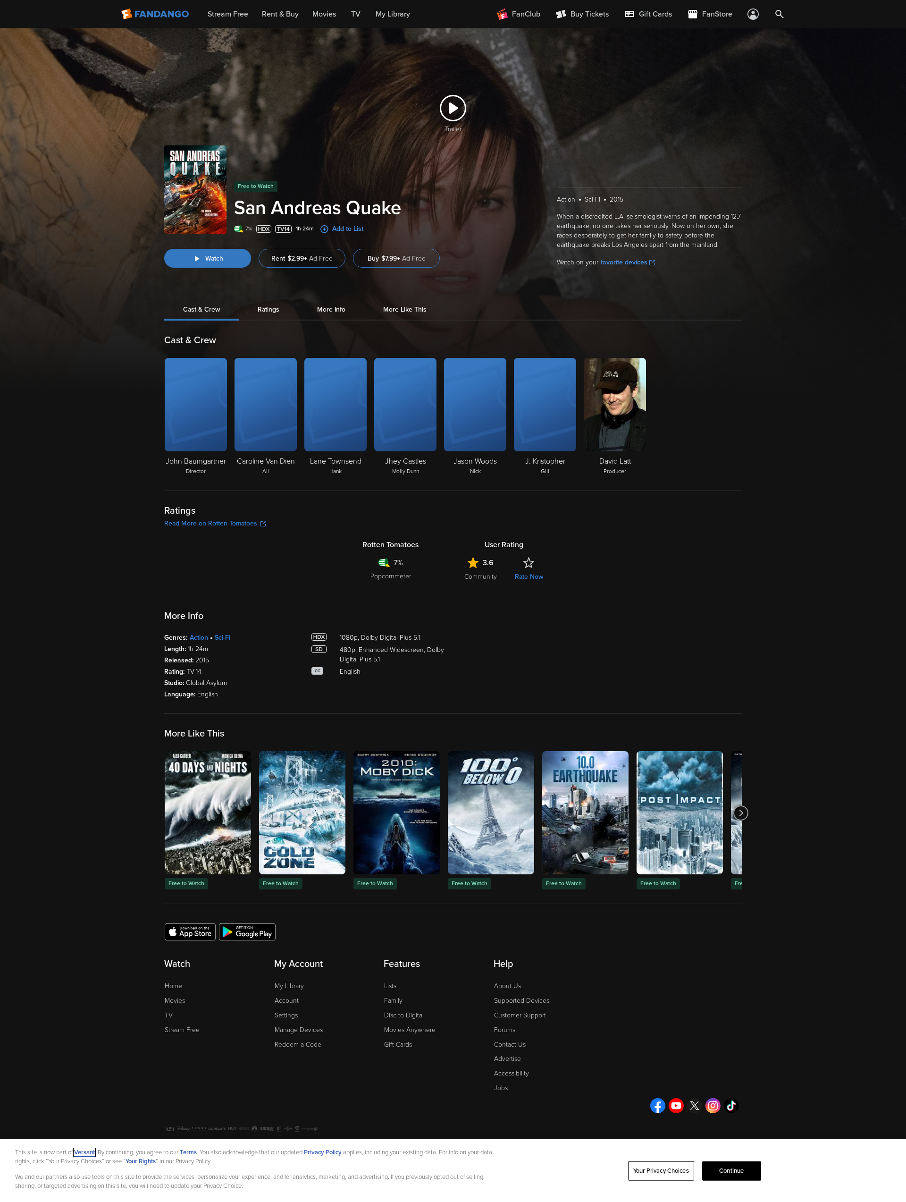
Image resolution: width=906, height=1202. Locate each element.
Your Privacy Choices (661, 1171)
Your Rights (141, 1161)
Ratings (268, 309)
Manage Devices (299, 1030)
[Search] (779, 14)
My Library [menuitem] (393, 14)
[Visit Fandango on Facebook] (658, 1106)
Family (393, 1001)
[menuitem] (647, 14)
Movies (175, 1001)
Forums (504, 1030)
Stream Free (182, 1030)
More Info (331, 309)
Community (480, 577)
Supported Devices (521, 1001)
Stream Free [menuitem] (228, 14)
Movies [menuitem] (324, 14)
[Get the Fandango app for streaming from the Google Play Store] (247, 931)
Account (287, 1001)
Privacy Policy (323, 1152)
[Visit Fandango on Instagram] (713, 1106)
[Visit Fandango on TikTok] (731, 1106)
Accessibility (511, 1073)
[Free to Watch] (208, 813)
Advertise (507, 1059)
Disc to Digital (404, 1015)
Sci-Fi (222, 638)
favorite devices (624, 262)
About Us (507, 986)
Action (199, 638)
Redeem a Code (298, 1045)
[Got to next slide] (740, 813)
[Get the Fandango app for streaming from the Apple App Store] (190, 931)
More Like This (405, 309)
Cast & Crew (201, 309)
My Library (289, 986)
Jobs (501, 1088)
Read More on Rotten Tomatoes (210, 523)
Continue (731, 1171)
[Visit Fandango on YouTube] (676, 1106)
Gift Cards (398, 1045)
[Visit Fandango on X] (695, 1106)
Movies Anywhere (410, 1030)
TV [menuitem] (356, 14)
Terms (188, 1152)
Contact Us (510, 1045)
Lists (390, 986)
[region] (453, 1170)
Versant (84, 1152)
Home (173, 986)
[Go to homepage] (156, 14)
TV (169, 1015)
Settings (286, 1015)
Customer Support (520, 1015)
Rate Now (529, 577)
